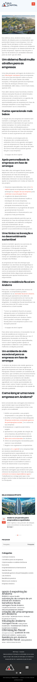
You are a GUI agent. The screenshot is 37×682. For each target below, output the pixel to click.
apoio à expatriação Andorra (14, 593)
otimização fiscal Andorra (8, 633)
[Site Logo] (10, 4)
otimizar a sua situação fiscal (16, 194)
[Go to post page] (18, 506)
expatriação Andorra (17, 616)
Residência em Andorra (14, 637)
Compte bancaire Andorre (9, 607)
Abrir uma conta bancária (14, 438)
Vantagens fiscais (10, 623)
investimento (6, 626)
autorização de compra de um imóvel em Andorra (17, 599)
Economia (5, 565)
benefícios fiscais (11, 603)
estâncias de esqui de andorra (14, 642)
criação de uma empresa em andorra (17, 613)
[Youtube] (20, 672)
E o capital (15, 449)
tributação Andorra (13, 621)
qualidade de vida (22, 633)
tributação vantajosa (12, 75)
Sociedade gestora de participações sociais (17, 573)
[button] (16, 535)
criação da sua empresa (22, 192)
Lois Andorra (6, 576)
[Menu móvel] (33, 4)
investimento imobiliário (10, 628)
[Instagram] (16, 672)
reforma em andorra (9, 635)
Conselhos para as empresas (12, 560)
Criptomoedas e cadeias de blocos (14, 562)
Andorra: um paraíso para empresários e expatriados (18, 519)
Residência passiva (9, 578)
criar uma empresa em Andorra (12, 610)
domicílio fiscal (11, 640)
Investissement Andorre (19, 626)
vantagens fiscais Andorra (13, 605)
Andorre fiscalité (14, 596)
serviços (4, 642)
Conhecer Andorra (8, 557)
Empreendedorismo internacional (14, 568)
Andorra (5, 596)
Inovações (22, 651)
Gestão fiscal (6, 570)
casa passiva (26, 640)
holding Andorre (22, 623)
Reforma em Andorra (9, 581)
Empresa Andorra (8, 584)
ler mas (9, 527)
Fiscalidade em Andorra (9, 619)
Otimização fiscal (13, 630)
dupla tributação (6, 616)
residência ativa (21, 635)
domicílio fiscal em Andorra (24, 294)
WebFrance (15, 677)
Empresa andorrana (12, 420)
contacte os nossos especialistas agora (16, 474)
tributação (27, 616)
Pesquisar (6, 540)
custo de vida (20, 607)
